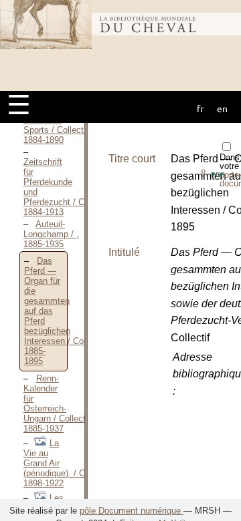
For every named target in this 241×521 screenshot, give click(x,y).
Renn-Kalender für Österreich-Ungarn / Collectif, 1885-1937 (58, 403)
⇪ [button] (211, 173)
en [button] (222, 108)
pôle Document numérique (131, 511)
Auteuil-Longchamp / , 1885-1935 (51, 234)
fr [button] (200, 108)
